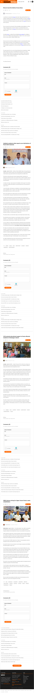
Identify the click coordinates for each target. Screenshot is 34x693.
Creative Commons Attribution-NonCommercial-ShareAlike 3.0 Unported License (5, 679)
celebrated (22, 34)
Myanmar (14, 29)
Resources (24, 680)
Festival (8, 34)
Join (23, 674)
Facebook (13, 682)
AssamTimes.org (3, 677)
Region (9, 690)
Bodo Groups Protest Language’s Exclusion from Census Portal (9, 637)
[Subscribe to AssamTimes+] (32, 1)
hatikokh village (6, 247)
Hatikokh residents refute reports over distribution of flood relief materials (10, 126)
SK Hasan (6, 167)
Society (19, 690)
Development (22, 690)
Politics (11, 690)
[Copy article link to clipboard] (9, 10)
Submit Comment (7, 94)
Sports (28, 690)
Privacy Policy (25, 677)
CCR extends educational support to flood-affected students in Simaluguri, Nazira (11, 128)
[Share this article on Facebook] (6, 10)
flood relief (27, 245)
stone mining (15, 583)
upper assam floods (6, 583)
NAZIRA (4, 171)
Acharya (29, 18)
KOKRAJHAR (5, 528)
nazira (13, 245)
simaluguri (7, 409)
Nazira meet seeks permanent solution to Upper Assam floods (8, 132)
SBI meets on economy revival (5, 122)
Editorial (16, 690)
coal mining (19, 583)
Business (14, 690)
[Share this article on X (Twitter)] (7, 10)
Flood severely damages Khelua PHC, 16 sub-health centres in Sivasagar (10, 134)
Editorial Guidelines (26, 676)
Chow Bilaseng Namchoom (8, 13)
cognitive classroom (23, 409)
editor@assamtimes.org (6, 683)
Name (5, 74)
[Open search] (30, 1)
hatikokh (7, 245)
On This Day (6, 691)
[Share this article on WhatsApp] (4, 10)
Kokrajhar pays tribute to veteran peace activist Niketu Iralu (8, 631)
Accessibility (2, 691)
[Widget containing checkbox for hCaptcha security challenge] (11, 91)
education (28, 409)
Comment (5, 82)
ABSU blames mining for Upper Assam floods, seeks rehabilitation (9, 130)
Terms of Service (25, 678)
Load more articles (17, 665)
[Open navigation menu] (2, 1)
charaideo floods (20, 581)
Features (26, 690)
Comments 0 (28, 10)
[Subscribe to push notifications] (28, 1)
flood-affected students (6, 411)
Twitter (17, 681)
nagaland (23, 583)
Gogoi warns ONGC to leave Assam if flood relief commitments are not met (10, 467)
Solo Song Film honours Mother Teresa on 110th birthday (8, 114)
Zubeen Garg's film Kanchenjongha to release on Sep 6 (8, 116)
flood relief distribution (11, 247)
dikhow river (25, 581)
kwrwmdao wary (10, 581)
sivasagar (10, 245)
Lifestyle (30, 690)
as (23, 21)
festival (20, 34)
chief (25, 21)
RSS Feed (6, 690)
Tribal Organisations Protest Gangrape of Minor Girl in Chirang (9, 633)
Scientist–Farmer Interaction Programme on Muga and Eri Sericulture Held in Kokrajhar (12, 327)
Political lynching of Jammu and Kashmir (6, 118)
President (21, 43)
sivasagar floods (15, 581)
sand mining (11, 583)
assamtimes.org (7, 681)
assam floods (23, 245)
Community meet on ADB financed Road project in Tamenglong (9, 120)
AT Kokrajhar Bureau (7, 524)
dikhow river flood (18, 245)
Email (7, 79)
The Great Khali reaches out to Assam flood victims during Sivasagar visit (10, 465)
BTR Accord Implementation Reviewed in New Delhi (8, 635)
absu (6, 581)
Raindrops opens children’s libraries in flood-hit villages (8, 661)
